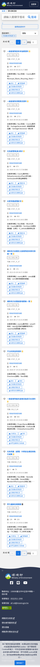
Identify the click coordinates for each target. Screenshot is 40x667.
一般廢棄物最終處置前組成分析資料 (21, 398)
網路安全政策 (7, 618)
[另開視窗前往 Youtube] (25, 583)
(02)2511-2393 (17, 598)
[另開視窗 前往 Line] (18, 583)
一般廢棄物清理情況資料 (17, 101)
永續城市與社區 (15, 90)
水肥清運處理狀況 (14, 201)
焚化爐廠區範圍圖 (14, 504)
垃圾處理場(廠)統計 (15, 151)
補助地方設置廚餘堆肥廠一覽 (19, 301)
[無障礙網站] (7, 608)
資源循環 (22, 83)
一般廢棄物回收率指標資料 (18, 51)
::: (2, 23)
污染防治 (13, 433)
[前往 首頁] (12, 3)
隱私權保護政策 (8, 622)
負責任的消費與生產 (17, 93)
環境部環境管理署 (15, 63)
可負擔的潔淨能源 (16, 86)
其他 (12, 83)
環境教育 (22, 486)
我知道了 (20, 663)
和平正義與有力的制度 (17, 443)
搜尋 (33, 17)
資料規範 (5, 627)
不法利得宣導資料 (14, 351)
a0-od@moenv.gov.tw (20, 603)
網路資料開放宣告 (9, 631)
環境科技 (22, 183)
